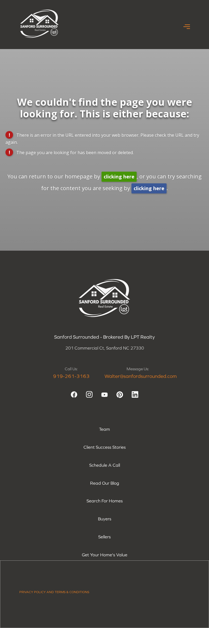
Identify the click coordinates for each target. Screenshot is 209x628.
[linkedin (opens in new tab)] (135, 394)
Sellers (104, 536)
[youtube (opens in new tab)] (104, 394)
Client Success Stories (105, 447)
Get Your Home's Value (104, 554)
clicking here (119, 176)
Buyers (104, 518)
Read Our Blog (104, 483)
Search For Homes (105, 500)
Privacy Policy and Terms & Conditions (54, 592)
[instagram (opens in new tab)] (89, 394)
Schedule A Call (104, 465)
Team (104, 429)
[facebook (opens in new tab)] (74, 394)
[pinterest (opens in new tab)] (119, 394)
